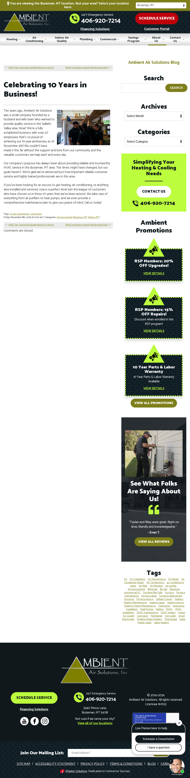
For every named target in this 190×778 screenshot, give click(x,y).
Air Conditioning (155, 583)
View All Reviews (154, 542)
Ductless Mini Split (152, 593)
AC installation (137, 579)
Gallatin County (164, 599)
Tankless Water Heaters (149, 619)
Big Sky (163, 589)
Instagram (45, 721)
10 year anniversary (19, 214)
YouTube (24, 721)
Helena (159, 609)
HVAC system (168, 613)
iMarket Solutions (76, 771)
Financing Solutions (95, 29)
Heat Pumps (146, 609)
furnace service (145, 599)
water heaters (161, 623)
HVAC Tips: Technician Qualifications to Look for (31, 67)
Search (176, 88)
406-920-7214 (101, 20)
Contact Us (154, 192)
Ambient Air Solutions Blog (153, 62)
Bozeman (175, 589)
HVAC (169, 609)
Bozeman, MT (80, 217)
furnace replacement (170, 596)
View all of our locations (95, 723)
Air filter (143, 586)
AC (125, 579)
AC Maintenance (157, 579)
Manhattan (157, 616)
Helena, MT (93, 217)
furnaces (129, 599)
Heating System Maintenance (140, 606)
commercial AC (132, 593)
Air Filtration (156, 586)
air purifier (171, 586)
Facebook (34, 721)
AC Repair (173, 579)
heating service (175, 603)
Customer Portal (156, 29)
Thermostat (171, 619)
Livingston (142, 616)
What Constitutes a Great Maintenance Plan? (86, 67)
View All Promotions (153, 403)
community (36, 214)
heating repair (157, 603)
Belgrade (152, 589)
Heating (179, 599)
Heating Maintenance (135, 603)
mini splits (170, 616)
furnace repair (149, 596)
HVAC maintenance (147, 613)
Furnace (169, 593)
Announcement (64, 217)
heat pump (164, 606)
